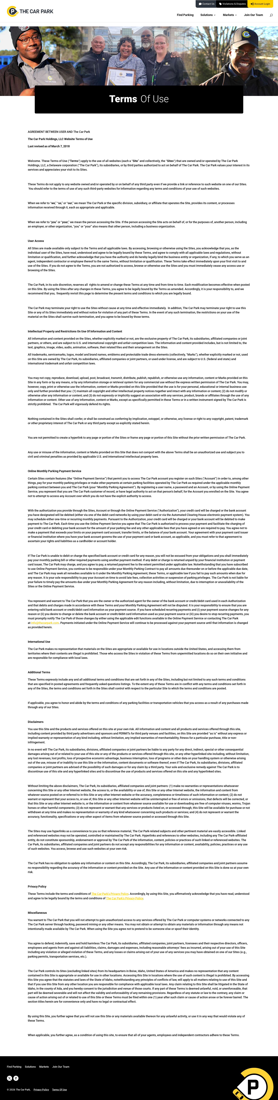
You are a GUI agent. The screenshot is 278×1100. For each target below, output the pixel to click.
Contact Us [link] (208, 4)
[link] (30, 14)
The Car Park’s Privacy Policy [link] (109, 893)
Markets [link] (228, 15)
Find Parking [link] (185, 15)
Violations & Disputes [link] (234, 4)
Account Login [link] (262, 3)
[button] (9, 1078)
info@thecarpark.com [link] (45, 623)
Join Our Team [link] (253, 15)
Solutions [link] (206, 15)
